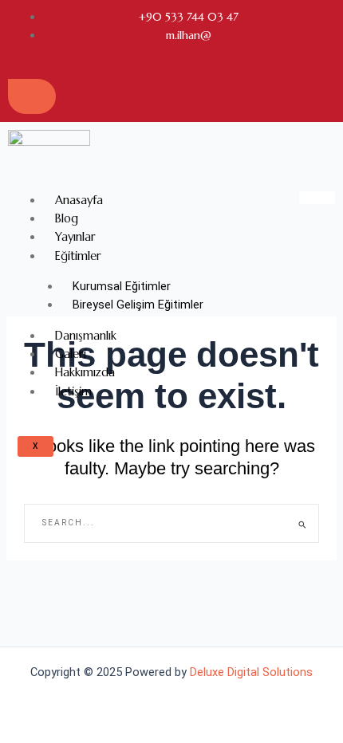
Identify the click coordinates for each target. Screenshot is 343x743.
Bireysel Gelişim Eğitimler (138, 304)
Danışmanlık (85, 335)
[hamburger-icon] (317, 197)
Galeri (70, 354)
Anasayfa (79, 200)
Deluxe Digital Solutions (251, 672)
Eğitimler (78, 256)
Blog (66, 218)
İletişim (73, 391)
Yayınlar (75, 237)
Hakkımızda (85, 372)
